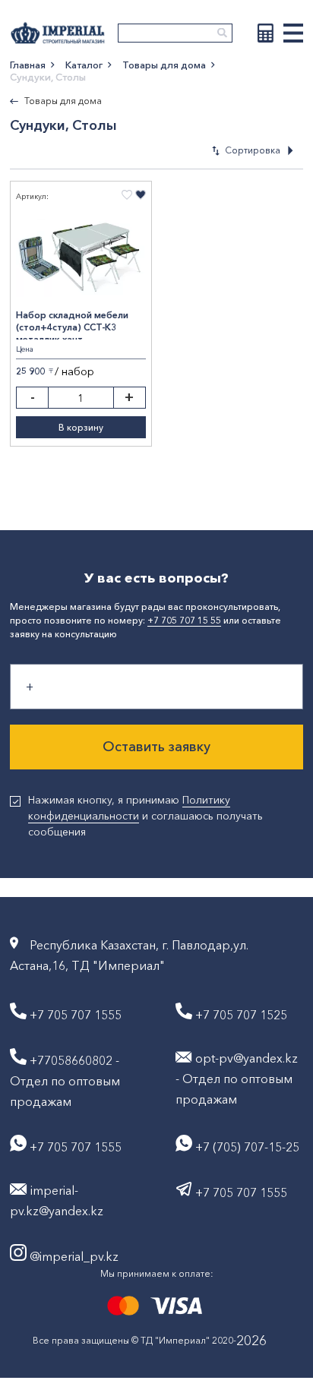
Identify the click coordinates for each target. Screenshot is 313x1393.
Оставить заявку (156, 746)
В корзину (80, 427)
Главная (28, 64)
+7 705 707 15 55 (184, 620)
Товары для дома (164, 64)
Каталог (84, 64)
